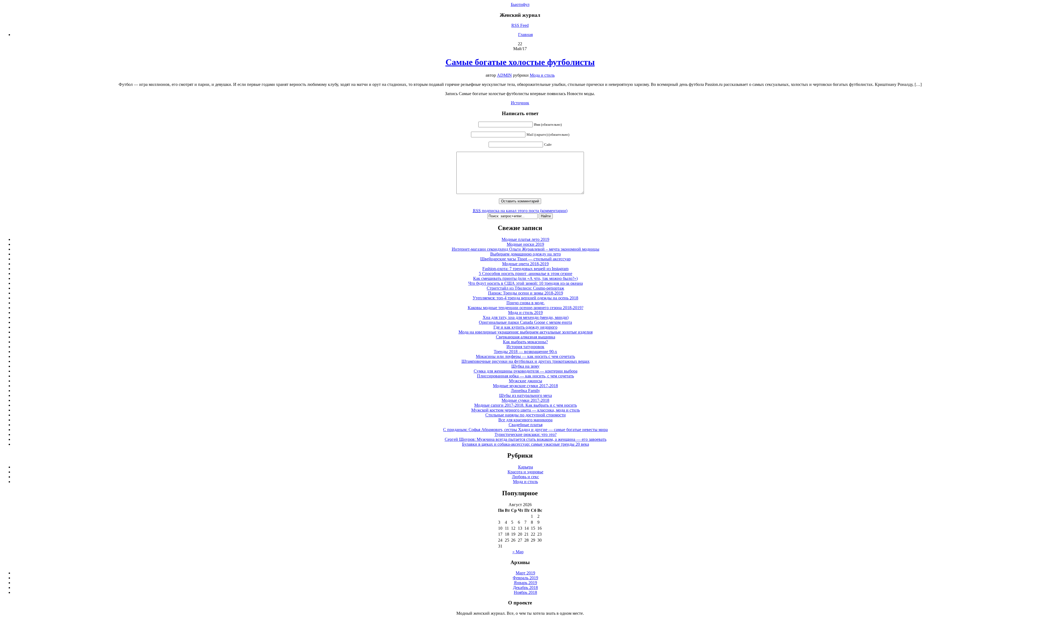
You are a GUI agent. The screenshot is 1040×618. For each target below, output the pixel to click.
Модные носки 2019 (525, 244)
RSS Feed (520, 25)
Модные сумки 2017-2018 (525, 400)
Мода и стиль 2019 (525, 312)
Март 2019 (525, 573)
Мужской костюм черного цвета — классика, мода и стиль (525, 410)
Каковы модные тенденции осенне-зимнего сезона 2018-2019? (525, 307)
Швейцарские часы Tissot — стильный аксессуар (525, 259)
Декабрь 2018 (525, 587)
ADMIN (504, 75)
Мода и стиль (542, 75)
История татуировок (525, 346)
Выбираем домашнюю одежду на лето (525, 254)
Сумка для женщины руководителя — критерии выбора (525, 371)
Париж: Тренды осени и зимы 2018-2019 (525, 293)
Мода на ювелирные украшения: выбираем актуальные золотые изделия (526, 332)
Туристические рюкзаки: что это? (526, 434)
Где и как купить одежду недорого (525, 327)
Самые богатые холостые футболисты (520, 62)
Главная (525, 34)
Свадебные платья (525, 424)
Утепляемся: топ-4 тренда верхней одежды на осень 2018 (525, 298)
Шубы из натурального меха (525, 395)
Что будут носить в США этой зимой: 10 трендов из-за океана (525, 283)
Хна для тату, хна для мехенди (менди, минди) (525, 317)
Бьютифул (520, 4)
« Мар (518, 551)
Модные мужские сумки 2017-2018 (525, 385)
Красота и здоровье (525, 472)
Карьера (525, 467)
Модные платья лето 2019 (525, 239)
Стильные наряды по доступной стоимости (525, 415)
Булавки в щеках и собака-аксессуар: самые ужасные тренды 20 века (525, 444)
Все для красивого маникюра (525, 420)
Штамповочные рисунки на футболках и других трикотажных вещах (525, 361)
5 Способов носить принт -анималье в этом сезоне (525, 273)
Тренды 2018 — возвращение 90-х (525, 351)
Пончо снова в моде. (525, 302)
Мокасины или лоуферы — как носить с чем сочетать (525, 356)
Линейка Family (525, 390)
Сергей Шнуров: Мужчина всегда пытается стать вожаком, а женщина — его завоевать (525, 439)
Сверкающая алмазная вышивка (525, 337)
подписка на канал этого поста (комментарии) (520, 210)
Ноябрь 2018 (525, 592)
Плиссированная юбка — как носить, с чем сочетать (525, 376)
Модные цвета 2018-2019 (525, 263)
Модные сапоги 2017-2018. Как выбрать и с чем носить (525, 405)
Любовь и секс (525, 476)
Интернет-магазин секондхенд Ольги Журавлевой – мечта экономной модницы (525, 249)
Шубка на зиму (525, 366)
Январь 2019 (525, 582)
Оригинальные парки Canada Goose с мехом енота (525, 322)
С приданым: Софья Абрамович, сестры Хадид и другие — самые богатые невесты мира (525, 429)
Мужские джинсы (525, 380)
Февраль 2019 (525, 577)
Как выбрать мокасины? (525, 341)
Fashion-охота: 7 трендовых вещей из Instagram (525, 268)
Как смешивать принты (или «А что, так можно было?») (525, 278)
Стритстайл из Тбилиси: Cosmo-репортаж (525, 288)
